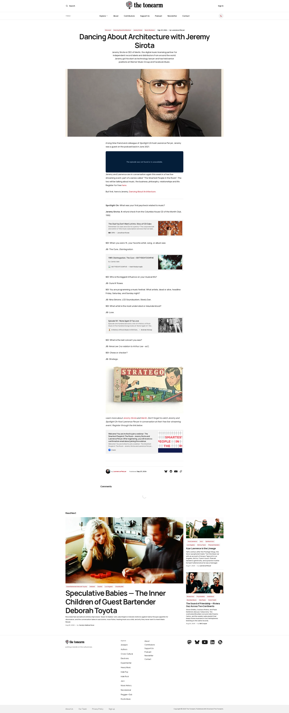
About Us (69, 709)
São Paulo (202, 600)
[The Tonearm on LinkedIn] (212, 642)
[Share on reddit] (170, 471)
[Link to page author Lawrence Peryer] (108, 471)
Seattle (100, 586)
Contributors (149, 644)
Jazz (201, 541)
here (124, 185)
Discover (108, 30)
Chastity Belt (119, 586)
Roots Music (126, 699)
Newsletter (148, 655)
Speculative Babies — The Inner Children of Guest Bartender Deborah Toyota (115, 601)
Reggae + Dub (126, 694)
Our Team (83, 709)
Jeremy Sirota (138, 30)
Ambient (92, 586)
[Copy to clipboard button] (180, 471)
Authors (124, 649)
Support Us (149, 648)
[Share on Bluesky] (165, 471)
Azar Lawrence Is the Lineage (201, 548)
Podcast (147, 652)
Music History (126, 685)
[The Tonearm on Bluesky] (197, 642)
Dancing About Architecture (122, 30)
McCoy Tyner (201, 545)
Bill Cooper (203, 624)
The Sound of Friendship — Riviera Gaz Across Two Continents (203, 605)
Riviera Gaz (190, 596)
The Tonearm (218, 709)
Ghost (208, 709)
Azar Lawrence (192, 541)
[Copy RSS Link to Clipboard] (220, 642)
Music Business (150, 30)
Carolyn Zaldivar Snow (86, 625)
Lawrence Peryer (178, 30)
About (146, 641)
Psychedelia (201, 596)
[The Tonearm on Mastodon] (189, 642)
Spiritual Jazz (210, 541)
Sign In (221, 6)
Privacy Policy (97, 709)
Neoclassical (126, 690)
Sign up (112, 709)
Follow (68, 16)
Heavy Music (126, 667)
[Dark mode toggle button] (221, 15)
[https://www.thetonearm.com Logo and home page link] (144, 6)
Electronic (125, 658)
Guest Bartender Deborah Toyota (76, 586)
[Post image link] (124, 550)
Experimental (126, 663)
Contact (147, 659)
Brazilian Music (191, 600)
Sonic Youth (212, 600)
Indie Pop (124, 672)
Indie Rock (210, 596)
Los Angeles (109, 586)
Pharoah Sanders (213, 545)
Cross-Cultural (127, 654)
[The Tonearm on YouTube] (205, 642)
